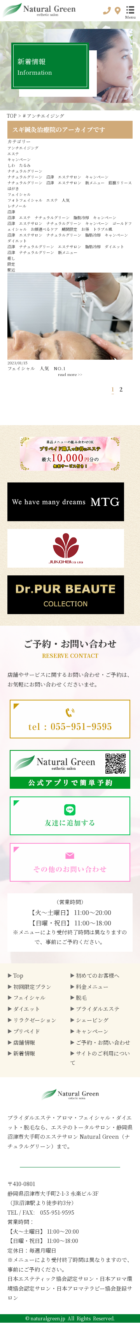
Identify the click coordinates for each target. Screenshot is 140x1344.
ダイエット (26, 1009)
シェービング (92, 1020)
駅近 (11, 270)
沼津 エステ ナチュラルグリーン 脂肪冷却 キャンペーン (61, 217)
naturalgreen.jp (47, 1318)
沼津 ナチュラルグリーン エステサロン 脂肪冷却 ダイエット (65, 246)
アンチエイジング (22, 148)
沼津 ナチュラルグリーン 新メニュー (42, 252)
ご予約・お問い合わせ (103, 1042)
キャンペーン (19, 159)
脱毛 (81, 997)
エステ (13, 153)
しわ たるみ (19, 165)
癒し (11, 258)
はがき (13, 188)
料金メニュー (92, 986)
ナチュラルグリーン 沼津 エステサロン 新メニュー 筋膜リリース (69, 182)
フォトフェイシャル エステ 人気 (38, 200)
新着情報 (24, 1053)
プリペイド (26, 1031)
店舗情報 (24, 1042)
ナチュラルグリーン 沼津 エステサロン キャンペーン (57, 177)
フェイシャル (19, 194)
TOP (11, 115)
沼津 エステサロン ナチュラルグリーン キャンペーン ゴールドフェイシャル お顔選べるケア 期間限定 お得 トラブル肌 (69, 226)
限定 (11, 264)
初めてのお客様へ (97, 975)
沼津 (11, 212)
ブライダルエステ (97, 1009)
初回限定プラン (32, 986)
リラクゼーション (34, 1020)
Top (18, 975)
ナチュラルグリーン (24, 171)
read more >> (70, 374)
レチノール (16, 206)
